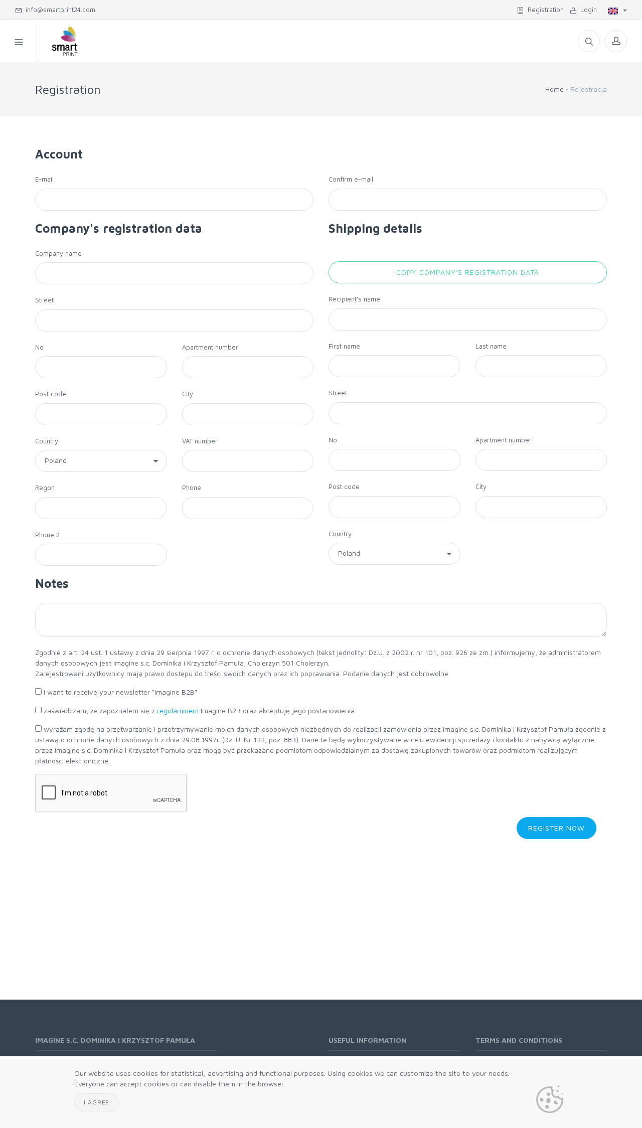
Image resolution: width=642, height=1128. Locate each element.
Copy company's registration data (467, 272)
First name (344, 346)
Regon (45, 488)
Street (44, 300)
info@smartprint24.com (58, 10)
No (39, 347)
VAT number (200, 441)
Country (46, 441)
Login (586, 10)
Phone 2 (47, 535)
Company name (58, 253)
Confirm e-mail (351, 179)
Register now (556, 828)
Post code (50, 394)
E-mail (44, 179)
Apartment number (210, 347)
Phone (191, 488)
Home (554, 89)
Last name (491, 346)
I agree (96, 1102)
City (187, 394)
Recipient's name (354, 299)
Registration (544, 10)
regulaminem (178, 710)
